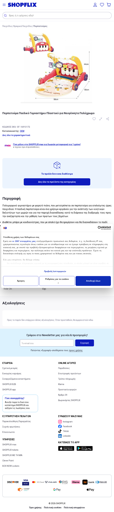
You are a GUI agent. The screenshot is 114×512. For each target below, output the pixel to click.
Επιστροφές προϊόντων (69, 373)
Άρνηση (20, 281)
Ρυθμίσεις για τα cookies (57, 279)
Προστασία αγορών (67, 389)
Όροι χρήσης (35, 507)
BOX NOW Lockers (10, 466)
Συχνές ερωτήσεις (11, 427)
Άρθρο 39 (62, 395)
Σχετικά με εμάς (10, 368)
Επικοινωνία (8, 432)
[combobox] (57, 15)
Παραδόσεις (64, 368)
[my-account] (95, 5)
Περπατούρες (40, 26)
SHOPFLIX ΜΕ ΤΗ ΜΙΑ (12, 455)
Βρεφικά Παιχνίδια (23, 26)
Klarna (61, 384)
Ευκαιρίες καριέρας (11, 373)
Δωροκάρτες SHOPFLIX (69, 400)
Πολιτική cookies (52, 507)
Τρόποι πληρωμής (67, 379)
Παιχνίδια (7, 26)
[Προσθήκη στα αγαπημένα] (94, 119)
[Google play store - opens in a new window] (84, 448)
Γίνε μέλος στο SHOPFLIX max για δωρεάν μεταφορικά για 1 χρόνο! (47, 144)
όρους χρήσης (76, 350)
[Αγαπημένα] (102, 5)
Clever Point (8, 460)
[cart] (109, 5)
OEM (22, 131)
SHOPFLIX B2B (9, 384)
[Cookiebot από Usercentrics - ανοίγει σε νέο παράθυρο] (98, 228)
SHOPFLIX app (9, 389)
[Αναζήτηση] (6, 15)
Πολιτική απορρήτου (74, 507)
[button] (4, 5)
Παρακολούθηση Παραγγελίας (16, 421)
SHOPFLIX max (9, 444)
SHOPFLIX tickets (10, 450)
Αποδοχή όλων (93, 281)
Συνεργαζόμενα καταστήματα (16, 379)
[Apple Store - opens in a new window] (66, 448)
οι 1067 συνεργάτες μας (24, 241)
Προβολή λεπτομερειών (55, 271)
